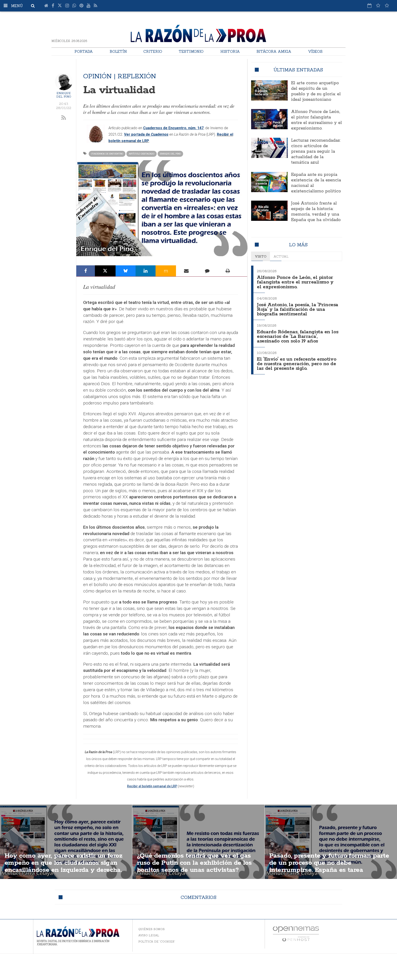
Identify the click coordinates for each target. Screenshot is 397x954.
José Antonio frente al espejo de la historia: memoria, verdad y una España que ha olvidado (316, 212)
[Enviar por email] (186, 270)
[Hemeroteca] (369, 5)
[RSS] (95, 5)
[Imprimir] (228, 270)
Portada (83, 51)
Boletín (118, 51)
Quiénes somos (151, 929)
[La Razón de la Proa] (198, 32)
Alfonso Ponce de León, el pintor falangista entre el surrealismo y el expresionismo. (316, 120)
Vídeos (315, 51)
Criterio (152, 51)
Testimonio (191, 51)
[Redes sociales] (378, 5)
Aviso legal (148, 935)
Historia (230, 51)
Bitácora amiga (273, 51)
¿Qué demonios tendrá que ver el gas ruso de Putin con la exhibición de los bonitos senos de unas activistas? (194, 863)
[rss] (64, 118)
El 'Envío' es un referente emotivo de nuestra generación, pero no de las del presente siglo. (296, 364)
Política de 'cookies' (156, 941)
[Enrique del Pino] (64, 81)
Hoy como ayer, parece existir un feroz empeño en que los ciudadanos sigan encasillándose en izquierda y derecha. (63, 863)
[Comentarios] (207, 270)
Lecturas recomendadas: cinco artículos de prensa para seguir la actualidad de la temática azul (315, 151)
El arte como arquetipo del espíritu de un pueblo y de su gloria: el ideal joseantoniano (316, 91)
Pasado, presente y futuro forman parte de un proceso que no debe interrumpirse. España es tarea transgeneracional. (329, 866)
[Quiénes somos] (387, 5)
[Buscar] (32, 5)
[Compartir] (85, 270)
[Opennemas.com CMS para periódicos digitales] (296, 933)
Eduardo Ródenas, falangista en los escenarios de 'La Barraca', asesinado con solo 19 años (297, 336)
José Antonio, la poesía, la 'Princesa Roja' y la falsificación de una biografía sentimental (297, 309)
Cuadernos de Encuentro (107, 153)
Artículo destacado (141, 153)
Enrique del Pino (63, 94)
